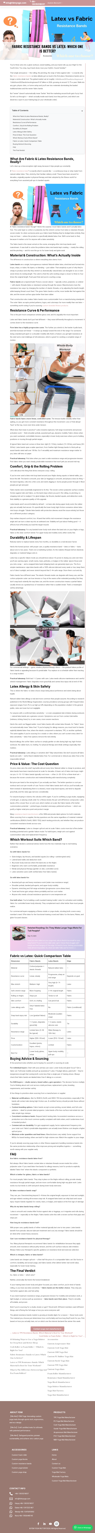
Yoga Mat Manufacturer (58, 1395)
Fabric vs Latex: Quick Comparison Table (27, 141)
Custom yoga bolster (20, 1468)
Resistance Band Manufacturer (61, 1378)
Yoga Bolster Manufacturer (60, 1386)
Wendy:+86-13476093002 (24, 1512)
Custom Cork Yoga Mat (58, 1348)
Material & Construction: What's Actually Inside (29, 119)
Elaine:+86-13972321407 (24, 1508)
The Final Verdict (19, 150)
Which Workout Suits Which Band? (25, 138)
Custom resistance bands (22, 1464)
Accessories (47, 56)
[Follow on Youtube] (50, 1523)
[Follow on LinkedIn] (44, 1523)
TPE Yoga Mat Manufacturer (64, 1417)
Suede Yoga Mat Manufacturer (65, 1429)
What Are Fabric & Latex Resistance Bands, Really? (31, 116)
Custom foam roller (19, 1455)
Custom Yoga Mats (56, 1369)
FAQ (14, 147)
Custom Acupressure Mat (59, 1343)
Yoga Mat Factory (55, 1390)
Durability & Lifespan (20, 128)
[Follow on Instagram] (56, 1523)
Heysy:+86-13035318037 (24, 1503)
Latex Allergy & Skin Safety (22, 132)
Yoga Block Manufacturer (59, 1382)
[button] (47, 111)
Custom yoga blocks (20, 1459)
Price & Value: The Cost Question (24, 135)
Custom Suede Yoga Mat (58, 1361)
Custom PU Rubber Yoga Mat (60, 1356)
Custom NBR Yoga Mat (58, 1352)
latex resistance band (20, 171)
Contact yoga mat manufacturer (47, 1329)
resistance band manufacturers (27, 814)
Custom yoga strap (19, 1472)
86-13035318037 (38, 3)
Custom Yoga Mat (59, 1468)
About (54, 1459)
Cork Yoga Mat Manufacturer (65, 1425)
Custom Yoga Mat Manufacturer (64, 1481)
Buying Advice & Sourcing (22, 144)
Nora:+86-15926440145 (24, 1516)
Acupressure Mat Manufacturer (66, 1432)
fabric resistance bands (22, 76)
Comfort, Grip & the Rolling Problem (25, 125)
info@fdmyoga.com (16, 3)
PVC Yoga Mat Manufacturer (65, 1436)
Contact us (56, 1464)
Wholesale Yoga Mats (60, 1476)
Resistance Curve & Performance (24, 122)
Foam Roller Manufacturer (59, 1373)
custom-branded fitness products (55, 306)
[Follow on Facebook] (38, 1523)
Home (54, 1455)
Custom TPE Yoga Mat (58, 1365)
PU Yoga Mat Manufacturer (64, 1421)
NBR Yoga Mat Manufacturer (64, 1440)
